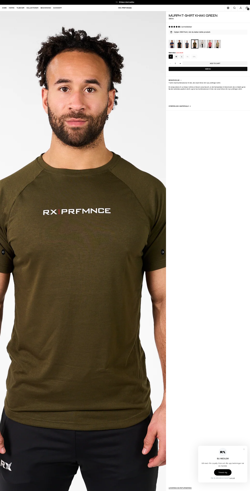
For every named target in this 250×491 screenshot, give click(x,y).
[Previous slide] (3, 252)
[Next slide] (162, 252)
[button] (234, 8)
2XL (194, 57)
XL (188, 57)
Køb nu (208, 69)
